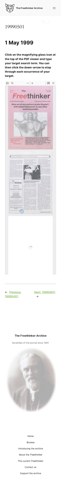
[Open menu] (54, 8)
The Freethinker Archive (29, 8)
